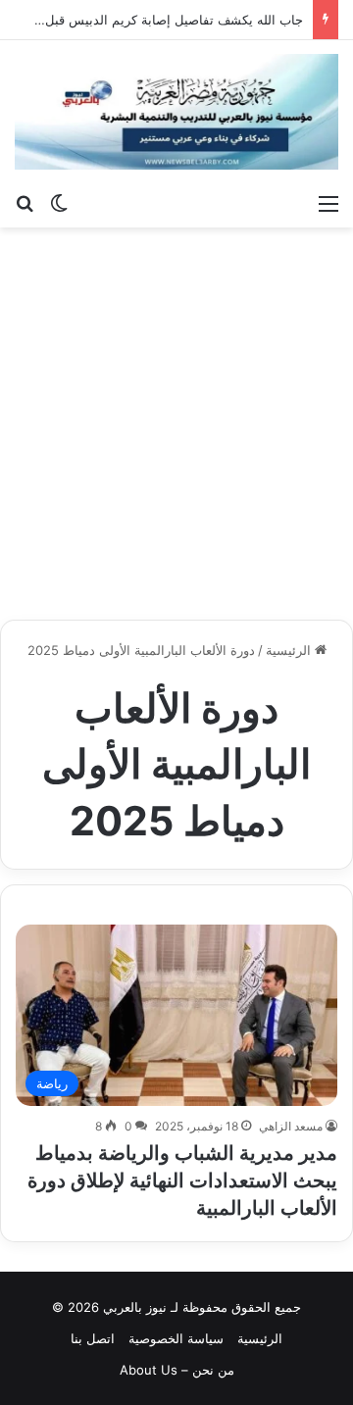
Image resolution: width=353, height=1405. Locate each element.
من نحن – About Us (177, 1370)
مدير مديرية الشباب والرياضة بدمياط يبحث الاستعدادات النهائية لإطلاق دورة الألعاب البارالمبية (182, 1180)
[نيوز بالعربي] (176, 112)
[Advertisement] (176, 423)
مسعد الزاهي (291, 1126)
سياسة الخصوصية (176, 1338)
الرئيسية (290, 650)
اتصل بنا (93, 1338)
